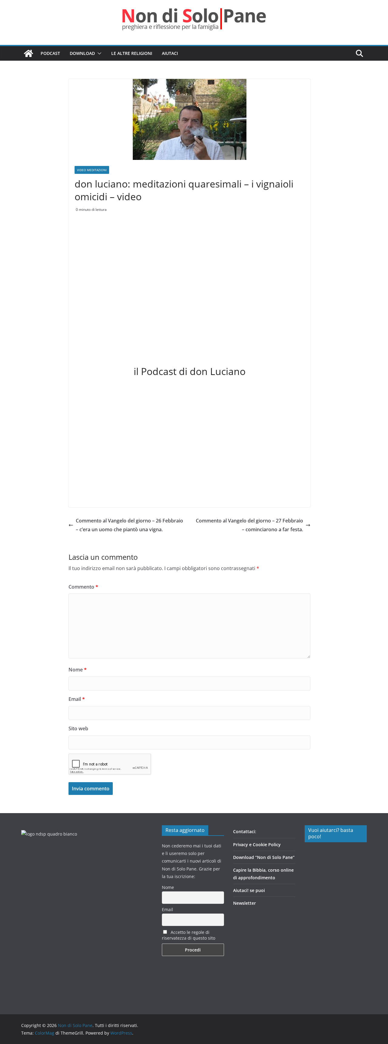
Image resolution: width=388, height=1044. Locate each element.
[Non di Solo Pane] (28, 53)
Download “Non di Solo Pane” (264, 857)
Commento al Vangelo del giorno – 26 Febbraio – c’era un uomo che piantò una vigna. (129, 525)
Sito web (78, 728)
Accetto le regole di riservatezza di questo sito (188, 935)
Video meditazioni (92, 170)
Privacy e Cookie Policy (257, 844)
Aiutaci (170, 53)
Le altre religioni (131, 53)
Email (77, 699)
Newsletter (244, 903)
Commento (83, 586)
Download (82, 53)
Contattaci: (244, 831)
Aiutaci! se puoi (249, 890)
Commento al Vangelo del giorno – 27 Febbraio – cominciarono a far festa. (249, 525)
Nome (78, 669)
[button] (98, 53)
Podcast (50, 53)
